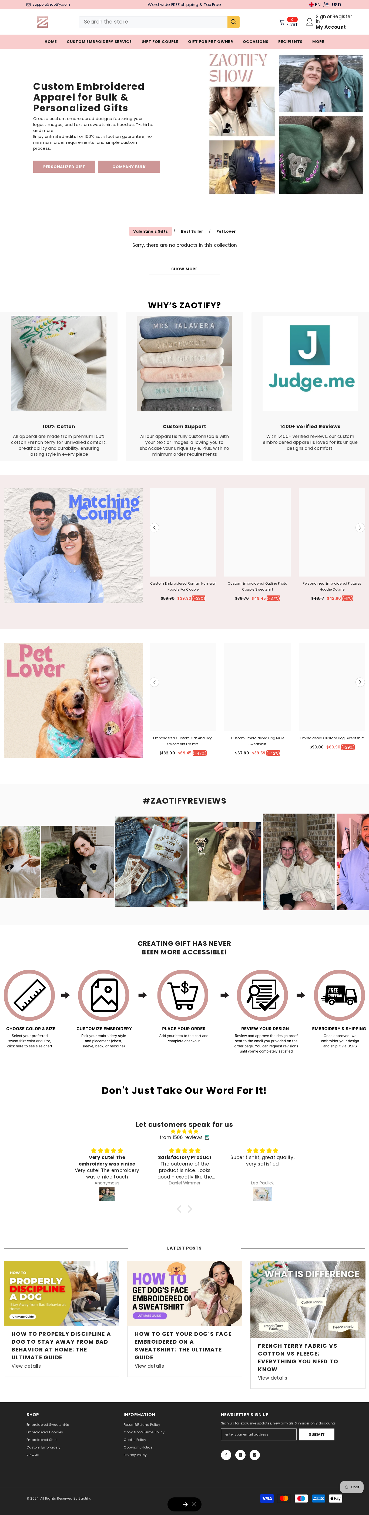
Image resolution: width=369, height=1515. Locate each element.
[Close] (259, 714)
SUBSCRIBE (144, 785)
